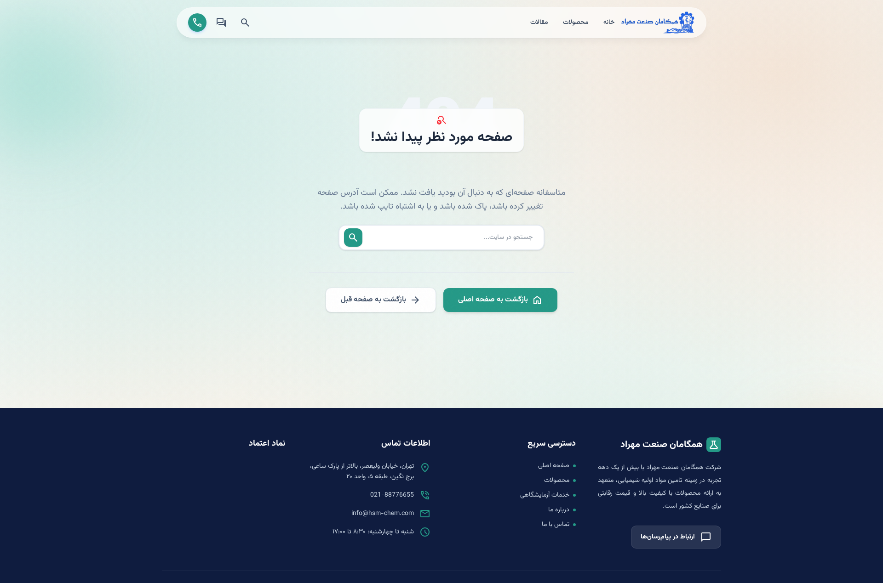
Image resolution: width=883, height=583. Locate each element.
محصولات (576, 22)
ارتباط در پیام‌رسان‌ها (676, 537)
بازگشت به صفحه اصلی (500, 300)
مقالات (539, 22)
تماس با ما (555, 524)
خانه (608, 22)
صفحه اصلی (553, 465)
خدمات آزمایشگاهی (544, 495)
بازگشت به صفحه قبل (381, 300)
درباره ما (558, 510)
